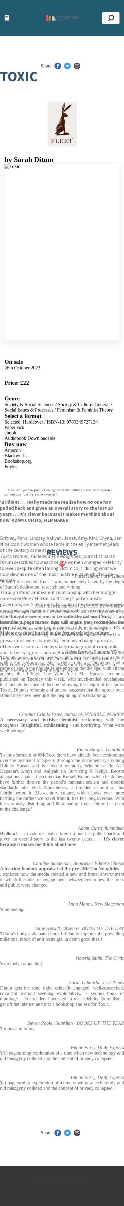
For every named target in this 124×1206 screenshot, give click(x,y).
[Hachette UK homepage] (62, 18)
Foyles (11, 466)
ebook (10, 432)
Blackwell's (15, 455)
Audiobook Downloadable (30, 438)
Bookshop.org (18, 461)
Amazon (13, 450)
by (29, 159)
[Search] (110, 18)
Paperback (14, 427)
